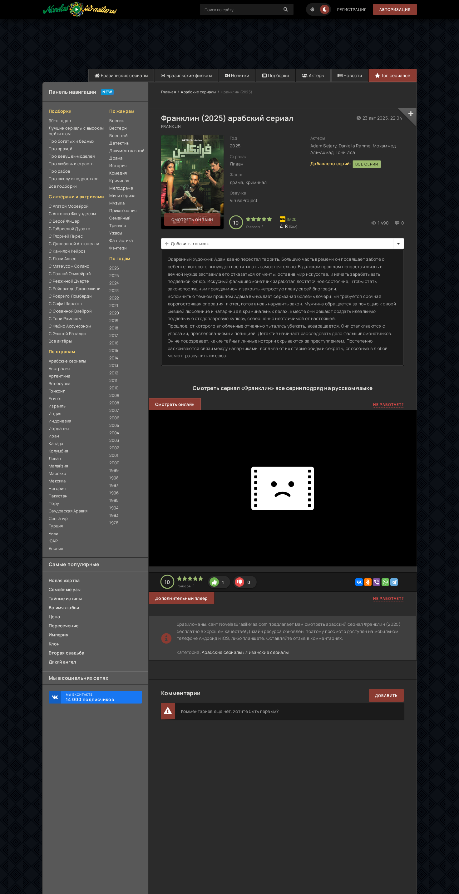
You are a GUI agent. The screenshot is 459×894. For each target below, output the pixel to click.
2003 (114, 440)
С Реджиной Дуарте (69, 281)
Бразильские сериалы (124, 75)
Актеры (316, 75)
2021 (113, 305)
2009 (114, 395)
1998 (114, 478)
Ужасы (115, 233)
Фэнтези (117, 248)
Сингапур (58, 518)
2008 (114, 403)
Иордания (59, 428)
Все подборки (62, 186)
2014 (113, 358)
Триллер (117, 225)
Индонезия (60, 421)
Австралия (59, 368)
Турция (56, 526)
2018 (113, 328)
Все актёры (60, 341)
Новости (352, 75)
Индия (55, 413)
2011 (113, 380)
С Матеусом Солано (69, 266)
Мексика (57, 481)
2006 (114, 418)
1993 (113, 515)
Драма (115, 158)
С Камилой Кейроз (67, 251)
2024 (114, 283)
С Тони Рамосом (65, 318)
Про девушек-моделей (72, 156)
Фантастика (121, 240)
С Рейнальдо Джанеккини (74, 288)
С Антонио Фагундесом (72, 213)
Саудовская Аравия (68, 511)
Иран (54, 436)
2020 (114, 313)
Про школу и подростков (73, 178)
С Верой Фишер (64, 221)
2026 (114, 268)
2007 (114, 410)
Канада (56, 443)
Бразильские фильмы (188, 75)
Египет (55, 398)
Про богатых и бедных (72, 141)
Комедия (118, 173)
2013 (113, 365)
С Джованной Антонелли (74, 243)
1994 (114, 508)
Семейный (119, 218)
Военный (118, 135)
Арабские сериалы (67, 361)
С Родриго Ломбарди (70, 296)
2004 (114, 433)
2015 (113, 350)
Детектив (119, 143)
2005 (114, 425)
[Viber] (376, 582)
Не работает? (388, 404)
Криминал (119, 180)
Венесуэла (60, 383)
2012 (113, 373)
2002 (114, 448)
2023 (114, 290)
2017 (113, 335)
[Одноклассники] (368, 582)
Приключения (122, 210)
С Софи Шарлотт (65, 303)
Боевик (116, 120)
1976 (113, 523)
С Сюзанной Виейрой (70, 311)
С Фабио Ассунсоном (70, 326)
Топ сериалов (395, 75)
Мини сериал (122, 195)
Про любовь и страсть (71, 163)
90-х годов (60, 120)
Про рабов (59, 171)
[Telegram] (394, 582)
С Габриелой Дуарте (69, 228)
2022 (114, 298)
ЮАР (53, 541)
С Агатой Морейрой (69, 206)
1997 (113, 485)
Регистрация (352, 9)
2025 (114, 275)
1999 (114, 470)
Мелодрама (121, 188)
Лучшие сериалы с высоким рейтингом (76, 130)
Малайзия (58, 466)
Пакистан (58, 496)
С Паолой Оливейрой (70, 273)
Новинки (239, 75)
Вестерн (118, 128)
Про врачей (60, 148)
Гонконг (57, 391)
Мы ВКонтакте (90, 697)
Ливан (55, 458)
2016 (113, 343)
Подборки (278, 75)
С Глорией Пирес (66, 236)
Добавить (386, 695)
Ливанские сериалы (267, 652)
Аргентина (60, 376)
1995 (114, 500)
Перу (54, 503)
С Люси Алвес (62, 258)
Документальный (125, 150)
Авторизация (395, 9)
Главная (168, 92)
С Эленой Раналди (67, 333)
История (117, 165)
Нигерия (57, 488)
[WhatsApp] (385, 582)
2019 (113, 320)
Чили (53, 533)
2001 (113, 455)
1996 (114, 493)
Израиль (57, 406)
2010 (113, 388)
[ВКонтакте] (359, 582)
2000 (114, 463)
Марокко (57, 473)
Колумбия (58, 451)
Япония (56, 548)
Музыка (117, 203)
